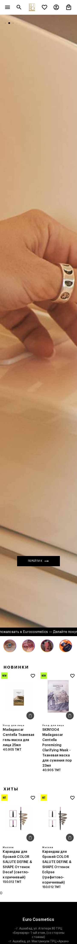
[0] (44, 7)
